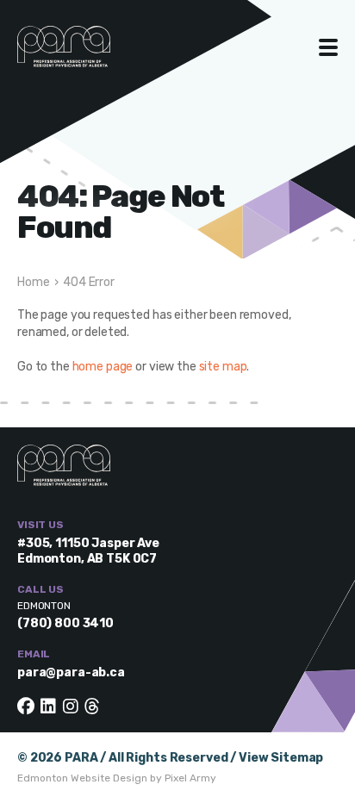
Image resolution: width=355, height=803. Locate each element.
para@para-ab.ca (71, 672)
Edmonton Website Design (82, 778)
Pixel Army (190, 778)
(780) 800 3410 (65, 623)
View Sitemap (281, 757)
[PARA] (81, 55)
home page (103, 366)
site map (223, 366)
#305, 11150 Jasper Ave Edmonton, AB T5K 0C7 (88, 551)
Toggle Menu (329, 47)
